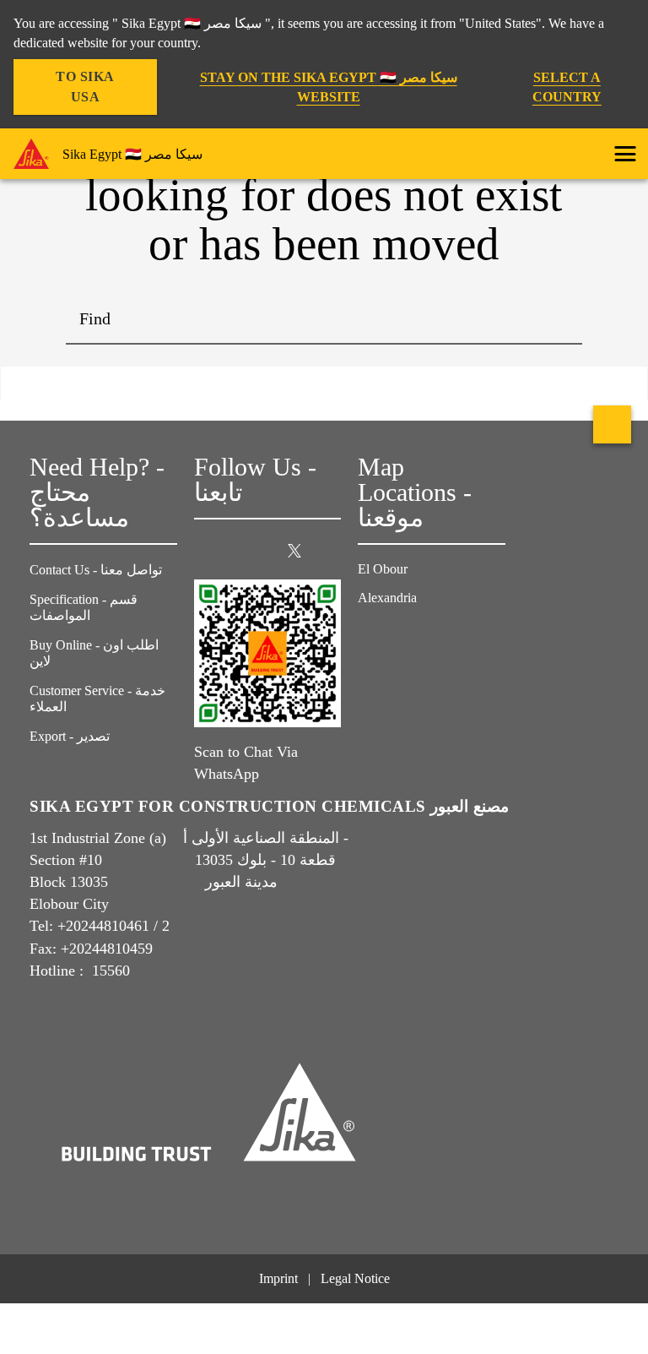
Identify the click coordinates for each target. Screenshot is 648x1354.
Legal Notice (355, 1278)
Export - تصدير (70, 736)
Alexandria (389, 597)
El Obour (384, 569)
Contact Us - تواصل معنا (96, 570)
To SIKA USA (85, 86)
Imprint (278, 1278)
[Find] (557, 319)
